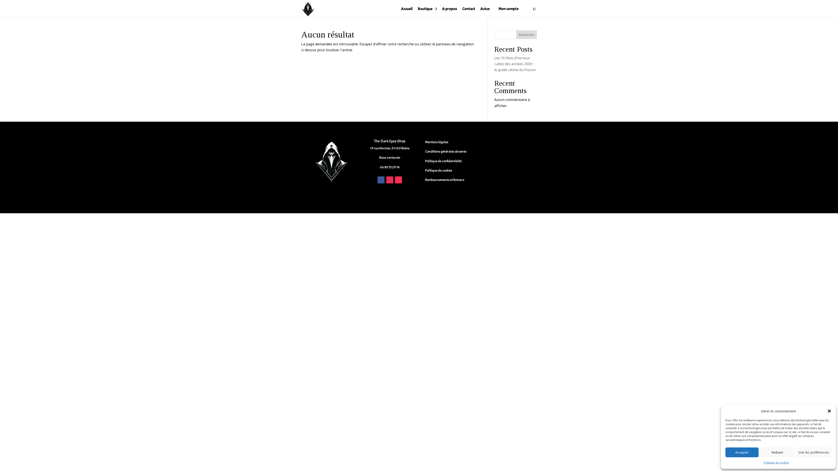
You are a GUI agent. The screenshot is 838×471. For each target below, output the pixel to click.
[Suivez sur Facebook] (381, 179)
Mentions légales (436, 142)
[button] (829, 411)
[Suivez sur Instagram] (389, 179)
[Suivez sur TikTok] (398, 179)
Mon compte (509, 9)
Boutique (425, 9)
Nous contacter (389, 157)
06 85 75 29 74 (390, 167)
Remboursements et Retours (444, 180)
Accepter (742, 452)
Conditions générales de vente (445, 151)
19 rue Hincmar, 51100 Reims (390, 148)
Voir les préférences (814, 452)
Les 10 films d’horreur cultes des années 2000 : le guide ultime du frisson (515, 64)
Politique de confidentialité (443, 161)
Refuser (777, 452)
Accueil (406, 9)
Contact (468, 9)
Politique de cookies (776, 462)
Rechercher (526, 35)
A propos (449, 9)
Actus (485, 9)
